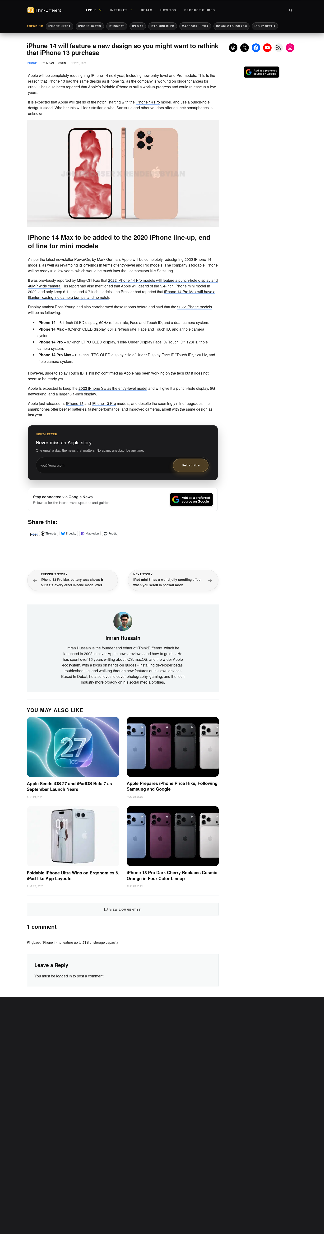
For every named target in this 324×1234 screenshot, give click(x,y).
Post (33, 533)
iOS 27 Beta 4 (265, 26)
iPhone (32, 63)
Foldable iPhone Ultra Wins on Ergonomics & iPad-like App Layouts (73, 876)
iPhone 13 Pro (104, 403)
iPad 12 (137, 26)
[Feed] (278, 47)
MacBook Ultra (195, 26)
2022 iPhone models (194, 307)
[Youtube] (267, 47)
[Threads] (233, 47)
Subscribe (191, 465)
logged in (64, 976)
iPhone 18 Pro (89, 26)
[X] (244, 47)
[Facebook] (256, 47)
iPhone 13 (74, 403)
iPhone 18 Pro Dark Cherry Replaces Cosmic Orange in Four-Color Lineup (172, 875)
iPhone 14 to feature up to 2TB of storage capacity (80, 942)
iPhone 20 (117, 26)
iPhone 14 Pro (148, 102)
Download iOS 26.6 (231, 26)
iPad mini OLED (162, 26)
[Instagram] (290, 47)
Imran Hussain (56, 63)
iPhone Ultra (59, 26)
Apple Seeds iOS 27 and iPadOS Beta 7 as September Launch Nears (69, 786)
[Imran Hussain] (122, 621)
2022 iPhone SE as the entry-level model (113, 388)
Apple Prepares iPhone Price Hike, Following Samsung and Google (172, 786)
